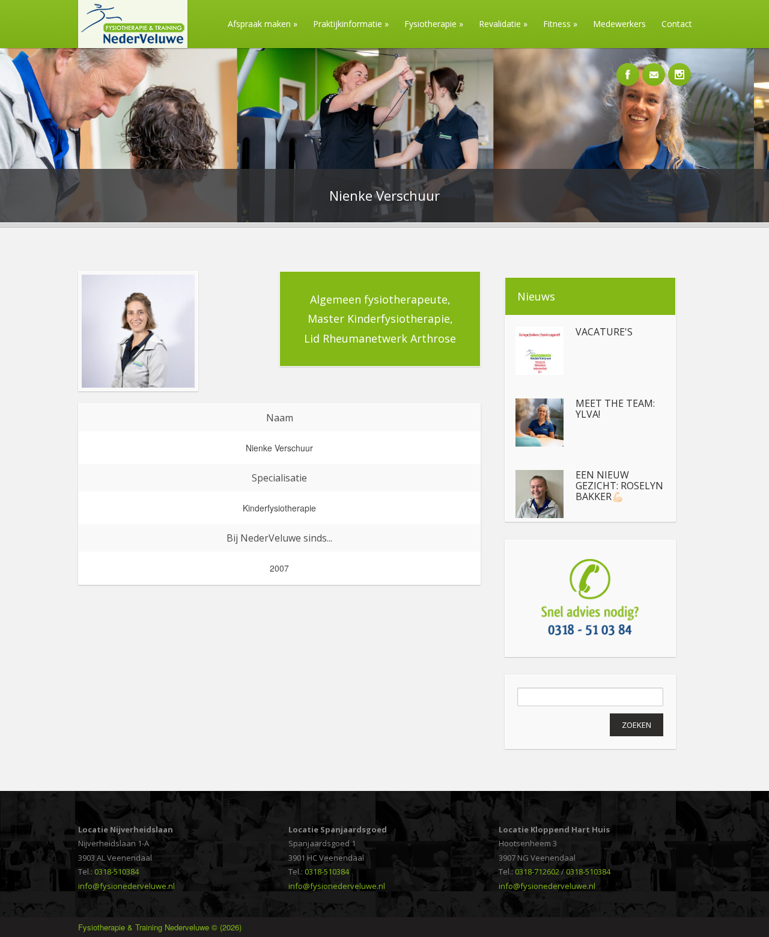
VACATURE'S (604, 332)
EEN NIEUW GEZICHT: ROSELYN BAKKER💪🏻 (619, 486)
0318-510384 (116, 871)
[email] (653, 68)
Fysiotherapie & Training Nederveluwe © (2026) (160, 927)
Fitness (560, 23)
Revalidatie (503, 23)
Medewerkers (619, 23)
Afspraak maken (262, 23)
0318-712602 (537, 871)
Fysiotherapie (433, 23)
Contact (676, 23)
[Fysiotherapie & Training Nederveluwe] (128, 44)
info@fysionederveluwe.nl (126, 886)
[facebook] (627, 68)
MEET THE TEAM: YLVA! (615, 409)
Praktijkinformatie (351, 23)
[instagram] (679, 68)
